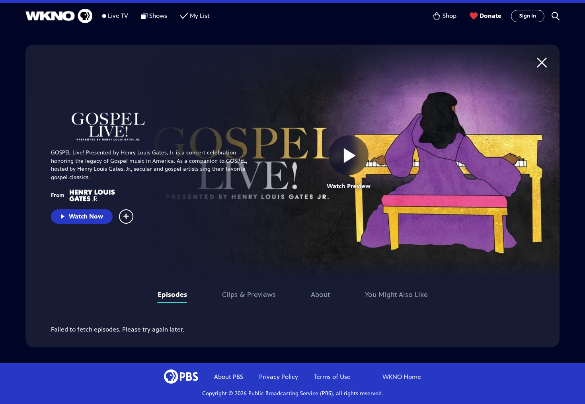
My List (200, 16)
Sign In (527, 16)
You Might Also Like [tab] (396, 294)
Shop (449, 16)
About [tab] (320, 294)
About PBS (228, 377)
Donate (490, 16)
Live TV (118, 16)
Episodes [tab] (172, 294)
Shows (158, 16)
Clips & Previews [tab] (249, 294)
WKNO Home (401, 377)
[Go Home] (542, 62)
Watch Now (86, 216)
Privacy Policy (278, 377)
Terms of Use (332, 377)
